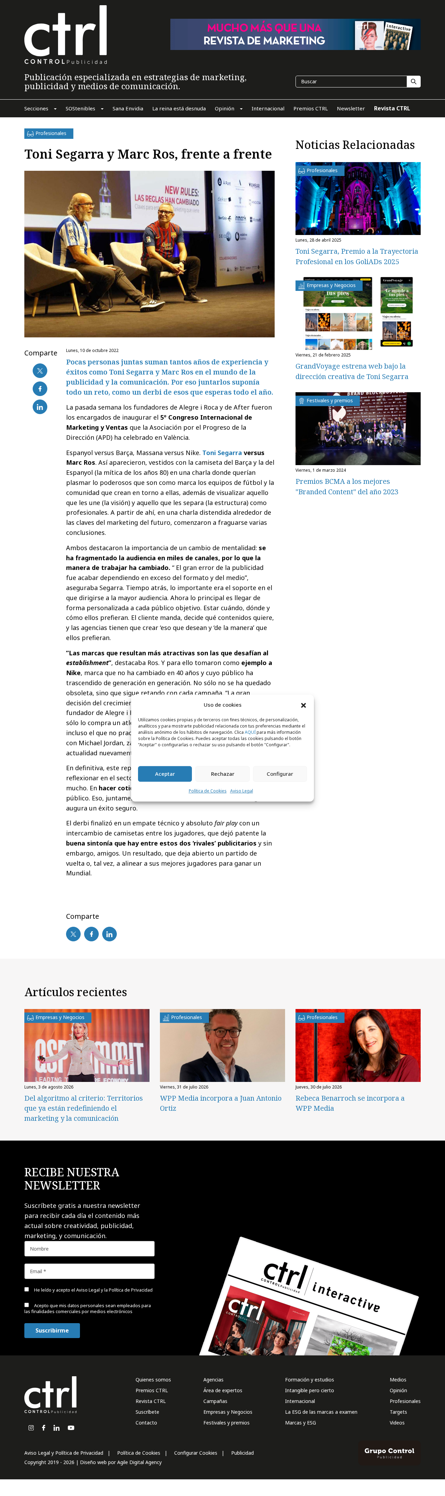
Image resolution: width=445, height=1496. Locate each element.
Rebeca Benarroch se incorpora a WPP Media (350, 1103)
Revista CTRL (151, 1401)
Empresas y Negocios (227, 1412)
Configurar (280, 774)
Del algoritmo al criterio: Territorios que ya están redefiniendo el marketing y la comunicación (83, 1108)
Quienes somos (153, 1379)
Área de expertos (222, 1390)
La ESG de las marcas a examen (321, 1412)
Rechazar (222, 774)
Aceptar (165, 774)
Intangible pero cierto (309, 1390)
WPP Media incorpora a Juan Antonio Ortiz (221, 1103)
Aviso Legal (241, 791)
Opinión (398, 1390)
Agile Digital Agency (139, 1462)
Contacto (146, 1422)
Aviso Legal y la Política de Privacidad (114, 1290)
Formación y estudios (309, 1379)
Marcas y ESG (300, 1422)
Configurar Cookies (195, 1452)
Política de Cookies (208, 791)
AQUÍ (250, 732)
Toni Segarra (222, 452)
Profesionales (405, 1401)
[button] (303, 704)
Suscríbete (147, 1412)
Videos (397, 1422)
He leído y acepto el (93, 1290)
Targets (398, 1412)
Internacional (300, 1401)
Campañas (215, 1401)
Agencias (213, 1379)
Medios (398, 1379)
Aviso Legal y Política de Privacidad (63, 1452)
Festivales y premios (226, 1422)
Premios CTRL (152, 1390)
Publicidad (242, 1452)
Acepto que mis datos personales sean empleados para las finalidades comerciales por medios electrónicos (87, 1308)
